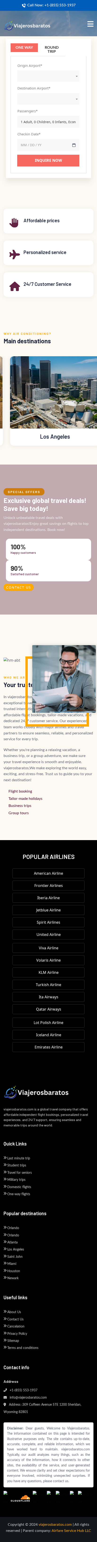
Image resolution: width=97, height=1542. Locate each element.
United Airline (48, 934)
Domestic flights (19, 1187)
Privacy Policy (17, 1334)
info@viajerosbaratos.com (28, 1397)
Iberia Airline (48, 897)
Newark (13, 1278)
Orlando (13, 1228)
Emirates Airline (49, 1047)
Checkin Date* (28, 134)
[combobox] (48, 76)
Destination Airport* (33, 88)
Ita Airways (48, 997)
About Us (14, 1312)
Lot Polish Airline (48, 1022)
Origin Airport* (29, 65)
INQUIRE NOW (48, 160)
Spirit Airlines (48, 922)
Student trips (16, 1165)
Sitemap (13, 1341)
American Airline (48, 873)
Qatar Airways (48, 1009)
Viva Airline (48, 948)
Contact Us (18, 587)
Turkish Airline (48, 984)
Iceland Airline (48, 1034)
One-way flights (18, 1194)
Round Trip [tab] (52, 50)
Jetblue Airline (48, 910)
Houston (13, 1271)
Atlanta (12, 1242)
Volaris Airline (48, 960)
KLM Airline (49, 972)
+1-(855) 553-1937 (23, 1390)
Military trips (16, 1180)
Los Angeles (15, 1249)
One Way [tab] (24, 47)
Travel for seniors (19, 1172)
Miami (11, 1264)
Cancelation (15, 1326)
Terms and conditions (22, 1348)
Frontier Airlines (48, 885)
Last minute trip (18, 1158)
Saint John (15, 1257)
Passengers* (27, 111)
